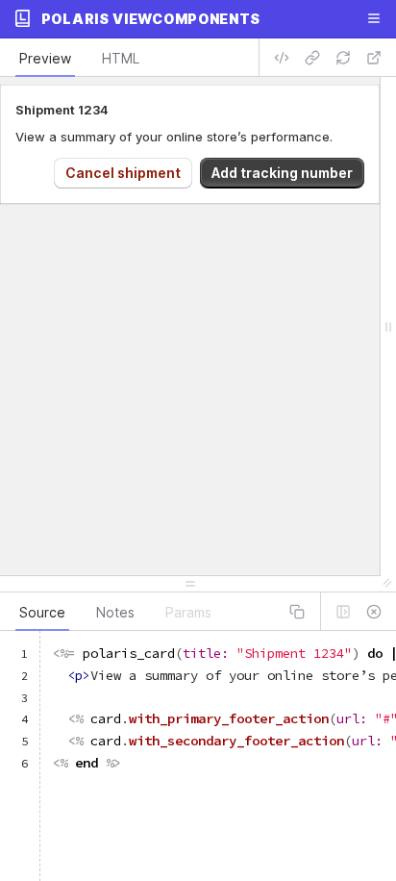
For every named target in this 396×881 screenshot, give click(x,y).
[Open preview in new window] (374, 57)
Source (42, 612)
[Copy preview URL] (312, 57)
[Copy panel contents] (297, 611)
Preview (45, 58)
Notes (115, 612)
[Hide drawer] (374, 611)
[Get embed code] (281, 57)
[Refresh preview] (343, 57)
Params (188, 612)
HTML (120, 58)
